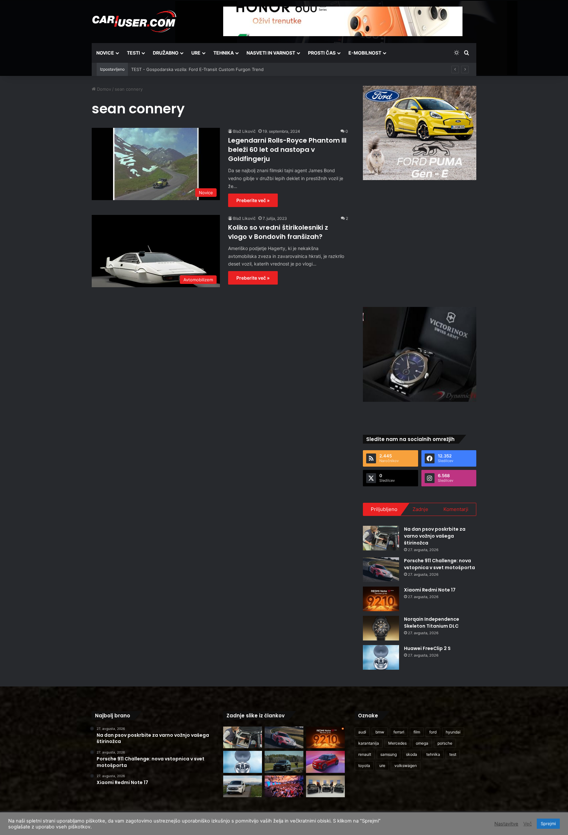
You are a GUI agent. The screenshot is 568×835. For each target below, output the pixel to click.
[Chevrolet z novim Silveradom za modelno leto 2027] (325, 787)
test (452, 754)
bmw (379, 732)
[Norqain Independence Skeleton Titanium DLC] (381, 628)
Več (527, 824)
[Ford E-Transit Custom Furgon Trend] (242, 787)
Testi (133, 53)
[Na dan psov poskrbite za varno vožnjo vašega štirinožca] (381, 538)
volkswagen (405, 765)
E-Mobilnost (364, 53)
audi (362, 732)
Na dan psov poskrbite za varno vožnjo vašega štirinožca (434, 536)
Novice (105, 53)
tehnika (433, 754)
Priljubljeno (384, 509)
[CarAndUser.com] (134, 21)
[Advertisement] (420, 243)
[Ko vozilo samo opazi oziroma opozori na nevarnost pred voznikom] (284, 762)
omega (422, 743)
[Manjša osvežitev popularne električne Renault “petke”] (325, 762)
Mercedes (397, 743)
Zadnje (420, 509)
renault (364, 754)
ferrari (398, 732)
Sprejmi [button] (548, 823)
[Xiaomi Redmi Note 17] (381, 599)
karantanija (368, 743)
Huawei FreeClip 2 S (427, 648)
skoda (411, 754)
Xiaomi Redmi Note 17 (430, 590)
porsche (445, 743)
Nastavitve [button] (506, 824)
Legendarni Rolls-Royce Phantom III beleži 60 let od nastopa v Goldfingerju (287, 149)
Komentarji (455, 509)
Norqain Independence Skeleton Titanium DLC (431, 622)
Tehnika (223, 53)
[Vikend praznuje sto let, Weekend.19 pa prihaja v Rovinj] (284, 787)
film (417, 732)
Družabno (165, 53)
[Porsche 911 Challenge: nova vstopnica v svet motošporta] (381, 569)
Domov (103, 89)
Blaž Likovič (244, 131)
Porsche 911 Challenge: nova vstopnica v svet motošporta (439, 564)
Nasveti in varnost (271, 53)
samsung (388, 754)
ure (382, 765)
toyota (364, 765)
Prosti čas (322, 53)
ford (433, 732)
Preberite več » (253, 200)
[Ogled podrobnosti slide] (419, 133)
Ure (196, 53)
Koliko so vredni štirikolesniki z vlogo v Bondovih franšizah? (278, 232)
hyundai (453, 732)
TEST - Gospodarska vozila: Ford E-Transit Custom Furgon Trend (197, 69)
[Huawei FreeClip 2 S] (381, 657)
